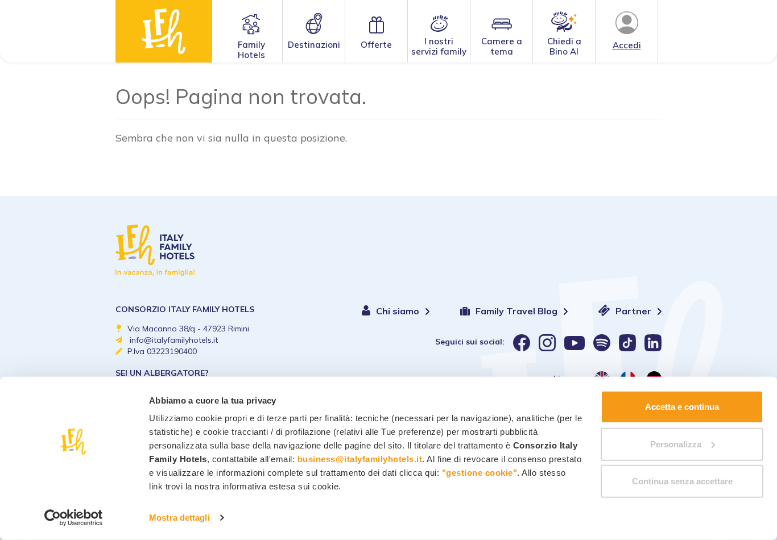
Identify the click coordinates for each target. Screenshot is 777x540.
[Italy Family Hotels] (163, 31)
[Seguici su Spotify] (601, 342)
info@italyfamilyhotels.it (174, 340)
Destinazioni (314, 44)
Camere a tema (501, 46)
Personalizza (675, 443)
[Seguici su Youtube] (574, 342)
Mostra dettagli (179, 517)
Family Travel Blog (518, 311)
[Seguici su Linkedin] (653, 342)
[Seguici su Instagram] (547, 342)
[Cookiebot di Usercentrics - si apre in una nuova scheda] (73, 517)
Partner (634, 311)
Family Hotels (251, 49)
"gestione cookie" (480, 472)
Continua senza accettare (682, 481)
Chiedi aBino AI (564, 46)
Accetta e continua (682, 407)
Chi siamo (398, 311)
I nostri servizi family (438, 46)
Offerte (376, 44)
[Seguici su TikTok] (627, 342)
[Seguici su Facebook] (521, 342)
